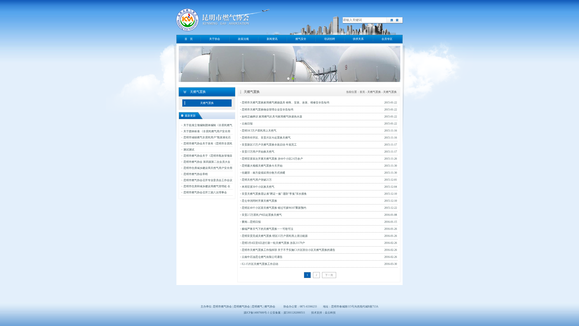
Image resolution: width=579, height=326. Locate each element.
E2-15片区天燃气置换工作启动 (260, 264)
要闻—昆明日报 (251, 221)
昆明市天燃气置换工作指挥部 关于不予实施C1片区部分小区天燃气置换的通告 (288, 250)
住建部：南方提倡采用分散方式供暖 (263, 172)
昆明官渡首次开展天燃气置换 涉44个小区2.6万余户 (272, 158)
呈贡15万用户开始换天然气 (258, 151)
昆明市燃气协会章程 (195, 174)
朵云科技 (330, 312)
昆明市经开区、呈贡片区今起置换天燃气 (266, 137)
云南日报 (247, 123)
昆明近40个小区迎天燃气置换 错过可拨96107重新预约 (274, 207)
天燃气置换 (207, 103)
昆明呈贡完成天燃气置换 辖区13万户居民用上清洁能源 (275, 235)
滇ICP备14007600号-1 (256, 312)
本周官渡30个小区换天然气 (258, 186)
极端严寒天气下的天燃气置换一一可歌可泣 (267, 228)
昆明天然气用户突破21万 (257, 179)
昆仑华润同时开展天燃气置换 (259, 200)
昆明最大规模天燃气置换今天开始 (262, 165)
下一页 (329, 275)
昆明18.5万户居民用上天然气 (259, 130)
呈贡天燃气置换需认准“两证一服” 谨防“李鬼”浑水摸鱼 (274, 193)
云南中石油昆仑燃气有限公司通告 (262, 257)
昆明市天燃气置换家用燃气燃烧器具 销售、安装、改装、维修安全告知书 (285, 102)
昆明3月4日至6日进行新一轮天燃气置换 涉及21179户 (273, 242)
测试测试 (188, 149)
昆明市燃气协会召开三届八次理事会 (205, 192)
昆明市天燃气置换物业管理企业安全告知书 (267, 109)
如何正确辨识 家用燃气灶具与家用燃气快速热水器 (272, 116)
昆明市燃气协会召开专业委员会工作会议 (207, 180)
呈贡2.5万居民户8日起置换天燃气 (262, 214)
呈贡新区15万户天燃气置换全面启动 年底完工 (269, 144)
